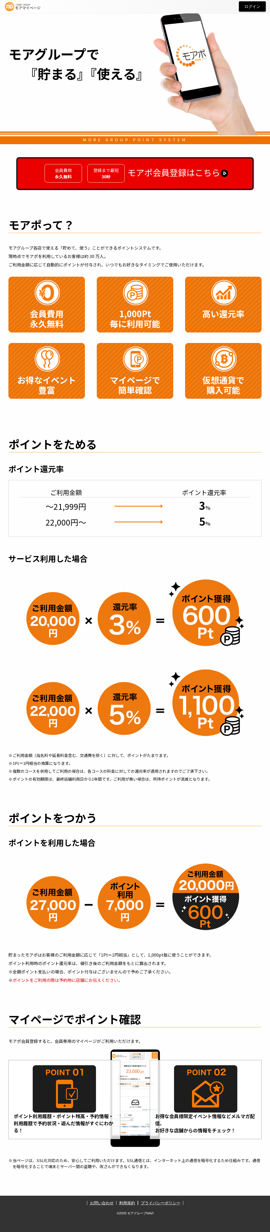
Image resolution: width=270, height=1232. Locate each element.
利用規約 (127, 1203)
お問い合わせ (102, 1203)
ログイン (252, 6)
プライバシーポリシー (160, 1203)
